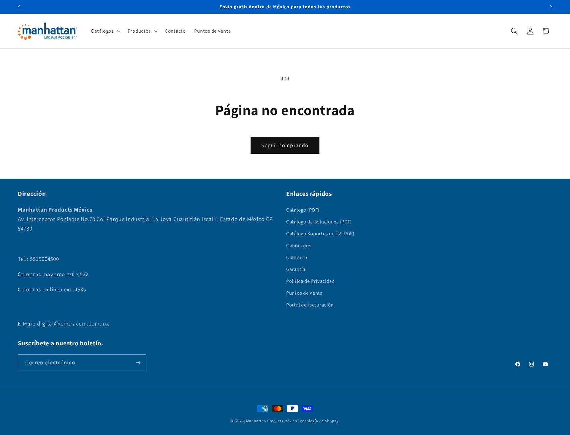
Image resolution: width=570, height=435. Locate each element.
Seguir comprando (284, 145)
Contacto (296, 257)
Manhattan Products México (271, 420)
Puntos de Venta (304, 293)
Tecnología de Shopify (318, 420)
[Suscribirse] (138, 362)
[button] (105, 31)
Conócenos (298, 245)
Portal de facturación (310, 304)
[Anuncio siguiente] (551, 7)
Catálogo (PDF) (302, 210)
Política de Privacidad (310, 281)
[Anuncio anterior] (19, 7)
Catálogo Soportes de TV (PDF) (320, 233)
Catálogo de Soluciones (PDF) (319, 221)
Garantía (295, 269)
